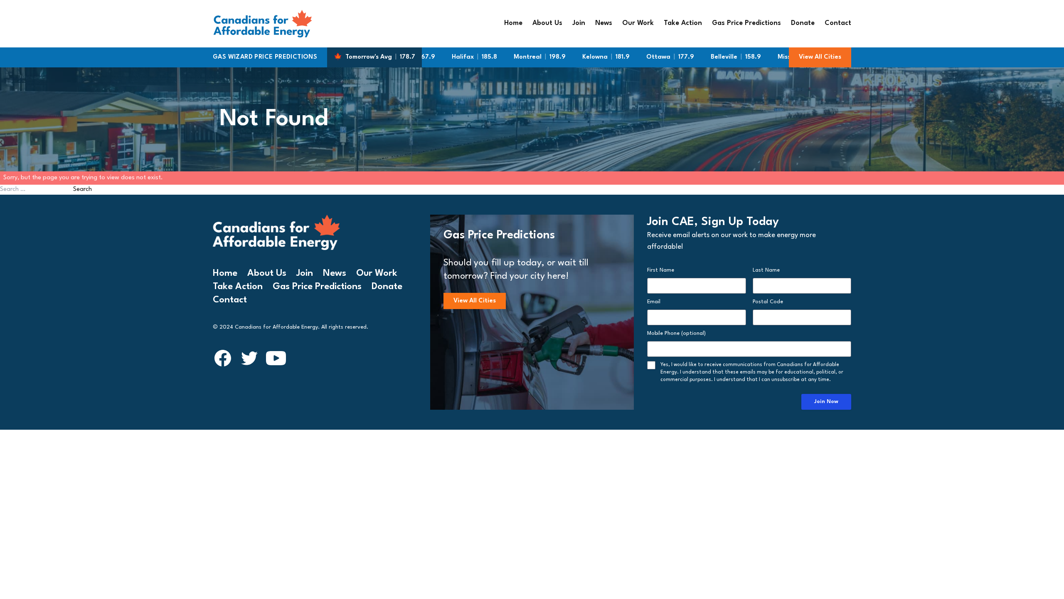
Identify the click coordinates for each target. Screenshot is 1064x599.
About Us (547, 23)
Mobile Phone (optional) (676, 333)
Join (578, 23)
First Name (660, 270)
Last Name (766, 270)
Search (82, 189)
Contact (838, 23)
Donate (803, 23)
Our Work (638, 23)
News (603, 23)
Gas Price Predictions (746, 23)
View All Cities (820, 57)
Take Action (683, 23)
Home (513, 23)
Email (653, 301)
